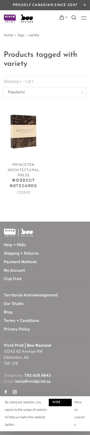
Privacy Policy (17, 329)
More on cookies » (79, 413)
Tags (20, 35)
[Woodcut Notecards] (23, 132)
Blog (8, 312)
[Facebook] (6, 392)
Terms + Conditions (21, 320)
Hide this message (60, 403)
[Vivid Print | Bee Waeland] (18, 232)
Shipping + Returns (21, 253)
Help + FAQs (15, 245)
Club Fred (12, 279)
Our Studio (14, 303)
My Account (14, 270)
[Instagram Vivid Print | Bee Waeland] (15, 392)
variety (34, 35)
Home (8, 35)
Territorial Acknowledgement (31, 295)
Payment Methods (20, 262)
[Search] (75, 19)
